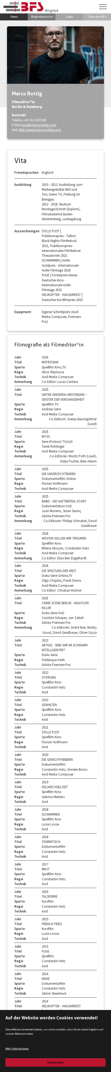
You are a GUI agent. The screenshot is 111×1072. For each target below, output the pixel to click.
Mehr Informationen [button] (17, 1048)
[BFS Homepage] (23, 6)
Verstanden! (55, 1062)
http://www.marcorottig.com (40, 130)
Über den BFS (97, 17)
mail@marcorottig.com (38, 125)
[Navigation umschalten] (102, 6)
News (14, 17)
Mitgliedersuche (42, 17)
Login (69, 17)
